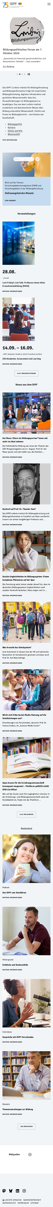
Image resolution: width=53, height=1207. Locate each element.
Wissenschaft (14, 134)
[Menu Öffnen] (49, 4)
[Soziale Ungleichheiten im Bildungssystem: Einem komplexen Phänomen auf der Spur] (26, 551)
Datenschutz (9, 1203)
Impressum (23, 1203)
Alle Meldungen (26, 814)
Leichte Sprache (13, 1200)
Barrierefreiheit (32, 1200)
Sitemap (35, 1203)
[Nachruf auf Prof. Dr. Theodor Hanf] (26, 483)
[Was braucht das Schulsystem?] (26, 622)
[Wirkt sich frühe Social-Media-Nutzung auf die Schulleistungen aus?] (26, 689)
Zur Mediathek (26, 1126)
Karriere (11, 127)
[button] (9, 140)
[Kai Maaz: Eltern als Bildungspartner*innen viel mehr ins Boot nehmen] (26, 413)
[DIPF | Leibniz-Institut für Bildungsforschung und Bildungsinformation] (12, 8)
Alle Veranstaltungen (26, 373)
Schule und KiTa (15, 131)
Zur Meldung (8, 66)
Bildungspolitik (15, 124)
